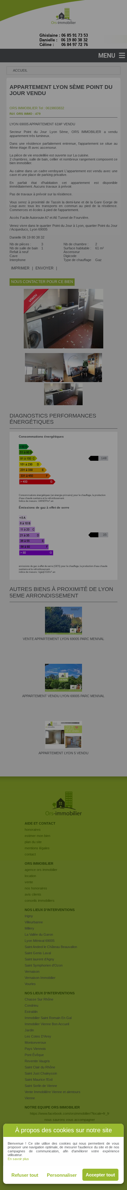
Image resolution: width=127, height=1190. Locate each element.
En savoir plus (18, 1159)
